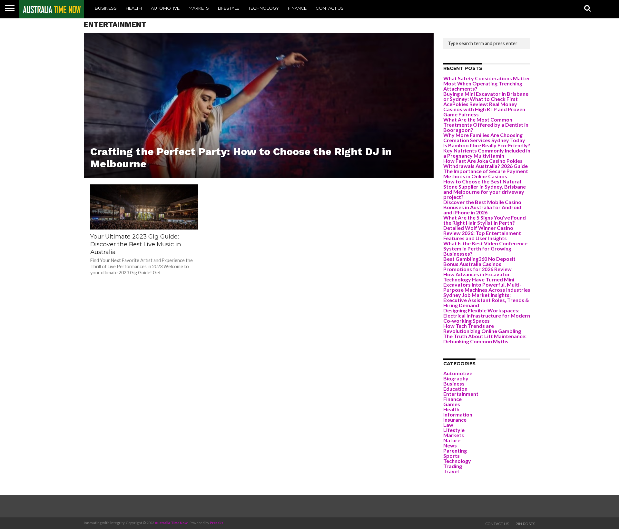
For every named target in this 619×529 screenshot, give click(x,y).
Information (457, 414)
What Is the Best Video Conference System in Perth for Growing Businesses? (485, 248)
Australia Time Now (171, 523)
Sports (451, 456)
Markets (199, 8)
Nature (451, 440)
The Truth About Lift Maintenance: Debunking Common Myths (484, 338)
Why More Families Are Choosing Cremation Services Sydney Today (484, 137)
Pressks (216, 523)
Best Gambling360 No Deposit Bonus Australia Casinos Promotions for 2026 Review (479, 264)
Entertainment (460, 394)
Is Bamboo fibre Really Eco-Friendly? (486, 145)
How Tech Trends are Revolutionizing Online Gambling (482, 328)
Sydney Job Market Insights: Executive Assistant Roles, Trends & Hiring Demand (486, 300)
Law (448, 425)
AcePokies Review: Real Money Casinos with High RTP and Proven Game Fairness (484, 109)
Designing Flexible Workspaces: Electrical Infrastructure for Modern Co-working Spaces (486, 315)
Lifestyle (228, 8)
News (450, 445)
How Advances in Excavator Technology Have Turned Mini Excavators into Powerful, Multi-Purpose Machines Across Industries (486, 282)
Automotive (165, 8)
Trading (452, 466)
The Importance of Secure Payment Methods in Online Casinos (485, 173)
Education (455, 389)
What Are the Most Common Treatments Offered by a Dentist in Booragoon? (485, 124)
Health (134, 8)
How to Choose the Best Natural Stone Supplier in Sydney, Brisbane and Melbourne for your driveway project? (484, 189)
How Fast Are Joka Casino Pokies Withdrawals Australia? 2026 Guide (485, 163)
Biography (455, 378)
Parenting (455, 450)
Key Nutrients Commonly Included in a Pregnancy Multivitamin (486, 153)
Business (106, 8)
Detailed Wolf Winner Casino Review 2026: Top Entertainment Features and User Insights (482, 233)
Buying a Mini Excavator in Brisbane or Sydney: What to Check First (485, 96)
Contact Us (330, 8)
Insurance (455, 419)
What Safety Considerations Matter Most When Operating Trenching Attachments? (486, 83)
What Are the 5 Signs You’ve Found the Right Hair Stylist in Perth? (484, 220)
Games (451, 404)
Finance (297, 8)
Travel (451, 471)
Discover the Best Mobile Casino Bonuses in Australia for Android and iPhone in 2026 (482, 207)
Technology (263, 8)
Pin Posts (525, 524)
